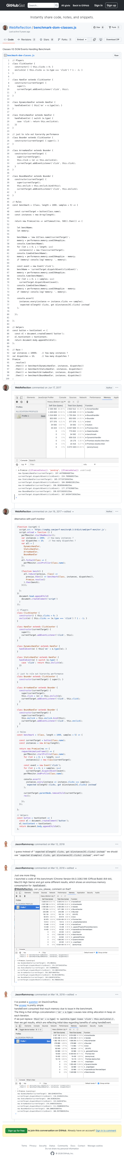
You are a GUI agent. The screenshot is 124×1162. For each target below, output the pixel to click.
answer (23, 1005)
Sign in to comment (106, 1130)
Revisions (28, 39)
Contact (81, 1145)
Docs (73, 1145)
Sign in (98, 5)
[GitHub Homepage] (52, 1153)
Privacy (33, 1145)
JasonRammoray (24, 844)
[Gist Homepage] (15, 5)
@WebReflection (23, 889)
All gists (65, 5)
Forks (66, 39)
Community (63, 1145)
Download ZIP (112, 39)
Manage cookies (95, 1145)
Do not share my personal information (62, 1148)
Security (43, 1145)
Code (11, 39)
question (33, 1001)
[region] (62, 219)
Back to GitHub (81, 5)
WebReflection (20, 27)
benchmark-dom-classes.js (55, 27)
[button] (94, 39)
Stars (48, 39)
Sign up (111, 5)
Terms (24, 1145)
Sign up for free (16, 1130)
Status (52, 1145)
